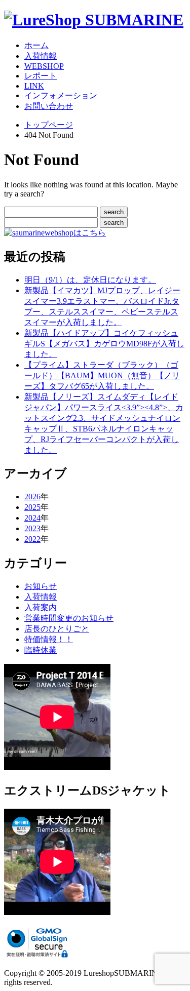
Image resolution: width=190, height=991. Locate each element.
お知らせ (40, 586)
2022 (32, 539)
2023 (32, 528)
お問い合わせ (48, 106)
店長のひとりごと (56, 628)
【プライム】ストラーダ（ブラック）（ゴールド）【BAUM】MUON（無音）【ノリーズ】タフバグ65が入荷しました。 (102, 375)
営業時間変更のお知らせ (68, 618)
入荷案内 (40, 607)
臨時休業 (40, 650)
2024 (32, 517)
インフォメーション (60, 95)
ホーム (36, 45)
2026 (32, 496)
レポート (40, 75)
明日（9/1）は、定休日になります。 (90, 279)
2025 (32, 507)
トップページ (48, 125)
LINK (34, 86)
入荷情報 (40, 56)
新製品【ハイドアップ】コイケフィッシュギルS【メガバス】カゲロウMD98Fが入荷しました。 (104, 344)
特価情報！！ (48, 639)
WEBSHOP (44, 66)
